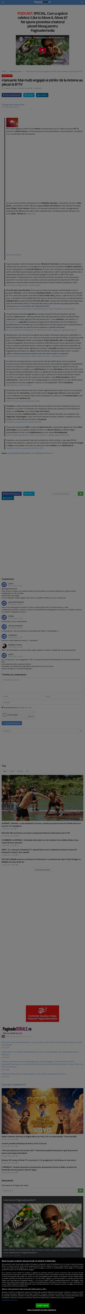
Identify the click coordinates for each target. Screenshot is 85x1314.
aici (34, 1280)
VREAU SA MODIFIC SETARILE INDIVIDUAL (41, 1310)
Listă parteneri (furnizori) (9, 1300)
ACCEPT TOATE (42, 1305)
